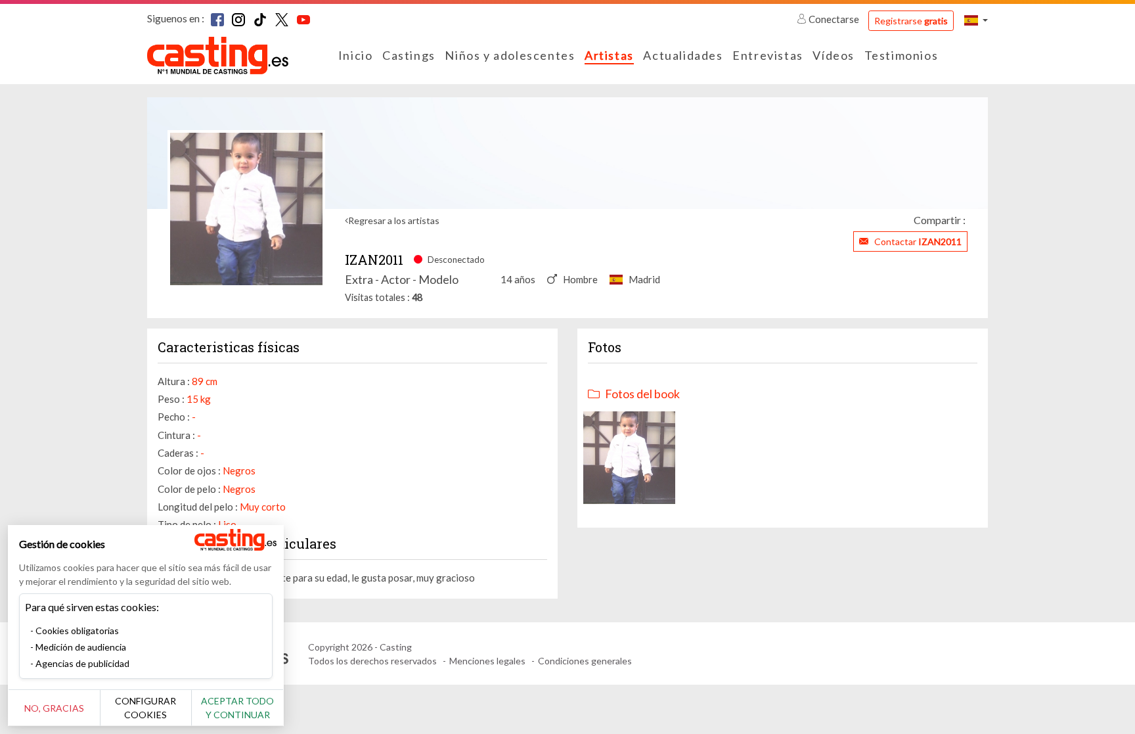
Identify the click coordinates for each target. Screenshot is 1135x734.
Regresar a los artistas (393, 220)
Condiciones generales (585, 660)
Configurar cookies (145, 707)
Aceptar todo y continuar (237, 707)
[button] (976, 20)
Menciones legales (487, 660)
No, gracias (54, 708)
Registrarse (911, 20)
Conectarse (834, 19)
